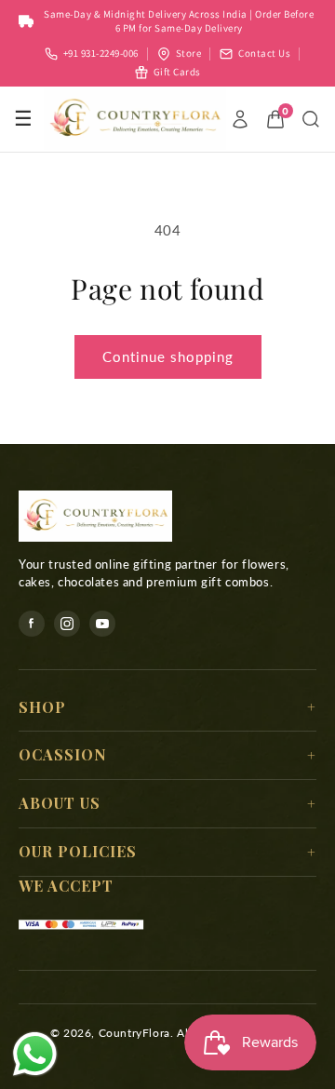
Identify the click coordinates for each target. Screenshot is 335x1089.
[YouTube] (102, 624)
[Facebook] (32, 624)
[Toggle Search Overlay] (311, 119)
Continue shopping (168, 356)
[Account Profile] (240, 119)
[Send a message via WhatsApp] (34, 1054)
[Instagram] (67, 624)
